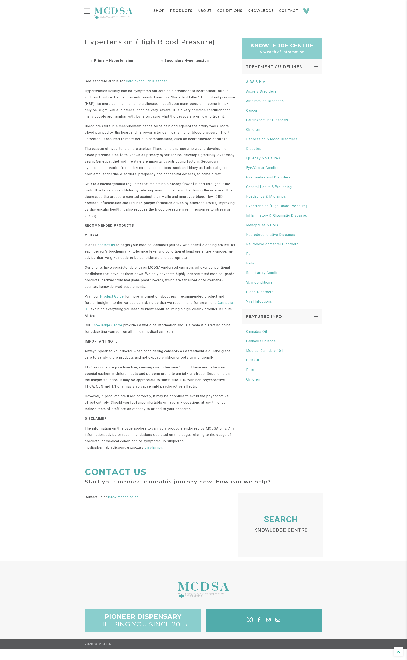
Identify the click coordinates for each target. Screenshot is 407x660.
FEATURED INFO (264, 316)
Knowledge (261, 11)
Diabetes (253, 149)
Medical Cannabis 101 (264, 351)
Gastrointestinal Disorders (268, 177)
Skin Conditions (259, 282)
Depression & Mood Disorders (271, 139)
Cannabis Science (261, 341)
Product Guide (112, 296)
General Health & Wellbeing (269, 187)
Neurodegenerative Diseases (270, 235)
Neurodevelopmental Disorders (272, 244)
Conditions (229, 11)
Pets (250, 263)
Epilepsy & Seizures (263, 158)
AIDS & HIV (255, 82)
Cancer (252, 110)
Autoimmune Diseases (265, 101)
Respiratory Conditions (265, 273)
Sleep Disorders (260, 292)
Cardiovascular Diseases (147, 81)
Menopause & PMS (262, 225)
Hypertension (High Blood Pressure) (276, 206)
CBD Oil (252, 360)
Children (253, 130)
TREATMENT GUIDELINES (274, 67)
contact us (106, 245)
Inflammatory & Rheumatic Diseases (276, 215)
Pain (250, 254)
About (205, 11)
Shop (159, 11)
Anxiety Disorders (261, 91)
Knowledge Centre (107, 325)
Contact (288, 11)
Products (181, 11)
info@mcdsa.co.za (123, 497)
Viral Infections (259, 301)
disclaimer (153, 447)
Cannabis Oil (256, 332)
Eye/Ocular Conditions (265, 168)
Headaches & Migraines (266, 196)
